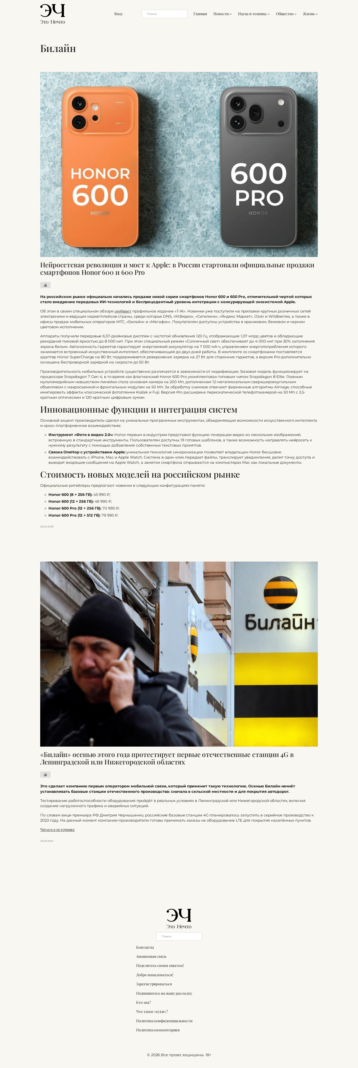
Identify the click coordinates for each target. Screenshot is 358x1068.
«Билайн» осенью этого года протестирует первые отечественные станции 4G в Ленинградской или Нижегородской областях (167, 758)
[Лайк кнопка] (45, 285)
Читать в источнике (57, 829)
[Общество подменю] (295, 14)
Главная (200, 13)
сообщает (123, 311)
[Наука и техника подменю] (268, 14)
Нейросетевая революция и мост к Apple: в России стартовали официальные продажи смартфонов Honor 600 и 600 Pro (177, 268)
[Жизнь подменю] (317, 14)
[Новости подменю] (231, 14)
